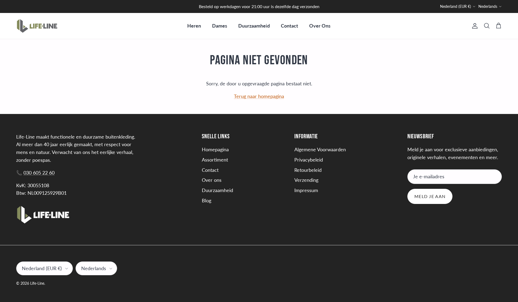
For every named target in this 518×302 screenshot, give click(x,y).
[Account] (473, 26)
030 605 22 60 (38, 173)
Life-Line (37, 283)
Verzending (306, 180)
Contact (289, 26)
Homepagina (215, 149)
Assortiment (215, 160)
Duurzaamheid (254, 26)
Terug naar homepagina (259, 96)
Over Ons (319, 26)
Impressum (306, 190)
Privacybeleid (308, 160)
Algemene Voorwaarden (320, 149)
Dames (219, 26)
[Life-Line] (37, 25)
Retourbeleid (308, 170)
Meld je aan (429, 196)
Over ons (211, 180)
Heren (194, 26)
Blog (206, 200)
